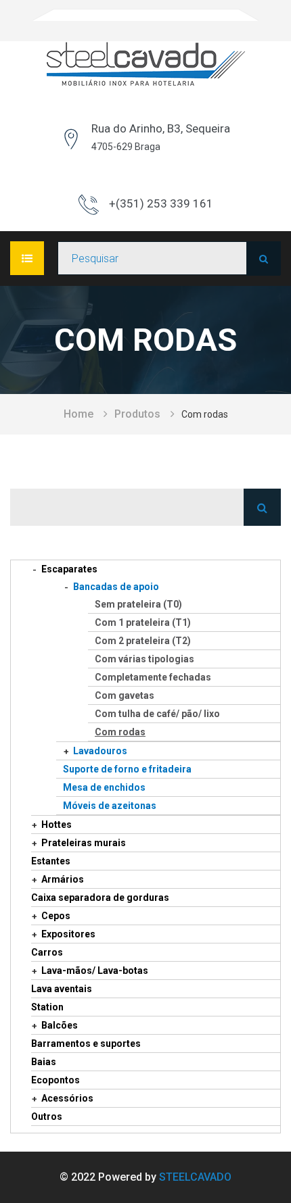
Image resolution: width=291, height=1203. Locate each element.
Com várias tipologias (144, 659)
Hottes (56, 824)
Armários (62, 879)
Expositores (68, 934)
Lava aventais (61, 988)
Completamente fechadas (153, 677)
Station (47, 1007)
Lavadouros (100, 750)
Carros (47, 952)
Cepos (55, 915)
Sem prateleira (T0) (138, 604)
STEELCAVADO (195, 1177)
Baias (43, 1061)
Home (78, 414)
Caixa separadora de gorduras (100, 897)
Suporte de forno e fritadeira (127, 769)
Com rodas (120, 732)
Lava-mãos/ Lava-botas (94, 970)
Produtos (137, 414)
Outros (46, 1116)
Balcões (59, 1025)
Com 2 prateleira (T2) (143, 640)
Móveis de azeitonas (109, 805)
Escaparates (69, 569)
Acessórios (67, 1098)
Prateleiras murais (83, 842)
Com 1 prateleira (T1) (143, 622)
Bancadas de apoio (116, 586)
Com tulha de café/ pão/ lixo (157, 713)
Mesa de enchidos (104, 787)
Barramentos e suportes (86, 1043)
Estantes (50, 861)
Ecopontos (55, 1080)
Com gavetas (124, 695)
